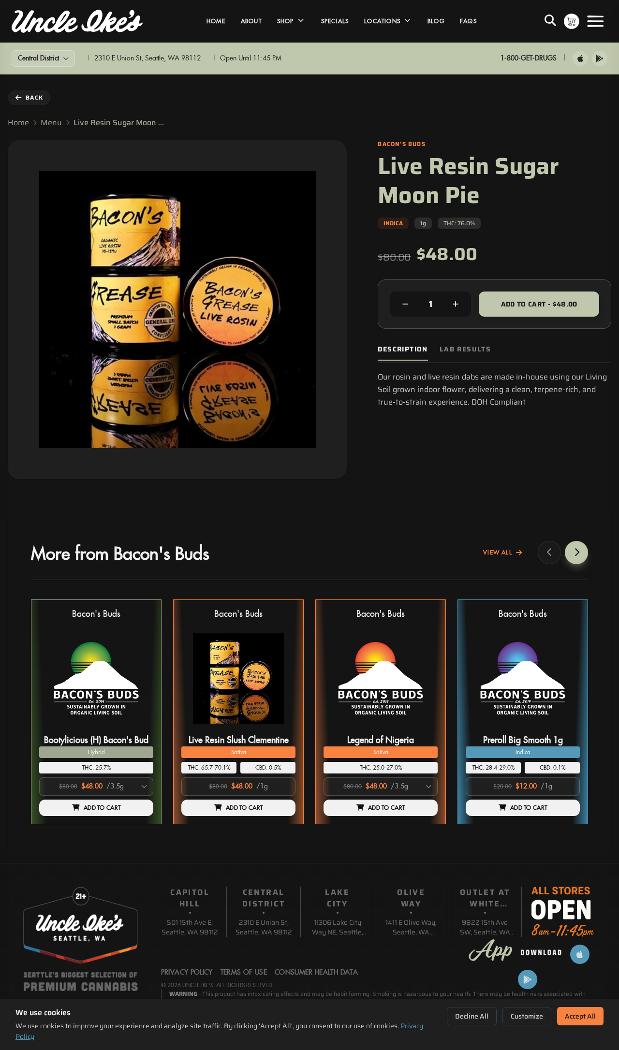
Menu (51, 123)
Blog (435, 21)
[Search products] (550, 21)
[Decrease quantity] (405, 304)
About (251, 21)
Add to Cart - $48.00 (539, 304)
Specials (335, 21)
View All (497, 552)
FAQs (468, 21)
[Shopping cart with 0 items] (571, 21)
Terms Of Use (244, 973)
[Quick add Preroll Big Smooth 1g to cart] (564, 727)
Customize (527, 1016)
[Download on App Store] (580, 58)
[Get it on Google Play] (599, 58)
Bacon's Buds (96, 614)
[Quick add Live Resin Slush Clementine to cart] (280, 727)
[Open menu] (595, 21)
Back (34, 97)
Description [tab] (402, 349)
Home (215, 21)
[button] (96, 711)
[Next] (576, 552)
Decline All (471, 1016)
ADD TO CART (102, 807)
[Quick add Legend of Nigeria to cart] (422, 727)
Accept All (580, 1016)
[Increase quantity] (455, 304)
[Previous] (549, 552)
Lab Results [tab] (465, 349)
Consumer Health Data (316, 973)
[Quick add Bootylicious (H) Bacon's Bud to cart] (137, 727)
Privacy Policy (187, 973)
